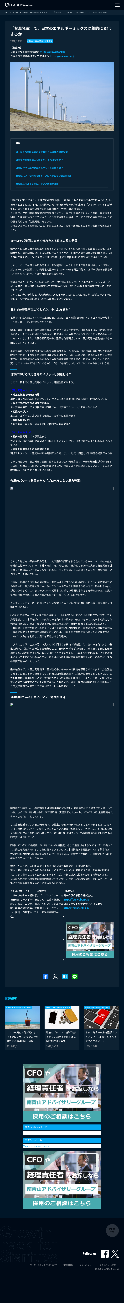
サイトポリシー (86, 1265)
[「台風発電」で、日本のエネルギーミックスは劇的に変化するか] (65, 976)
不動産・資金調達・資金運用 (39, 41)
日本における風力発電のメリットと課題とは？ (39, 167)
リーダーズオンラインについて (43, 1265)
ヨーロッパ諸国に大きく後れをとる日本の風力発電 (42, 151)
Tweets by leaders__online (36, 1145)
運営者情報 (68, 1265)
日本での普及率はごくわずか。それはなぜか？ (39, 159)
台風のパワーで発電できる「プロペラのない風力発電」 (44, 175)
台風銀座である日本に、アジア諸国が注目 (37, 183)
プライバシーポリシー (109, 1265)
